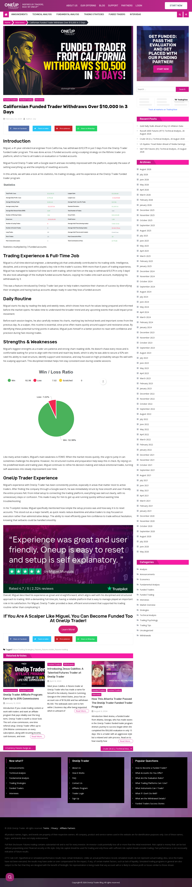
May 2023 (144, 368)
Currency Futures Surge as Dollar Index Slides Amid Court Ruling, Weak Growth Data (21, 748)
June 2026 (144, 179)
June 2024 (144, 302)
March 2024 (145, 317)
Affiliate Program (80, 788)
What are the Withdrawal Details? (150, 798)
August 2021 (145, 475)
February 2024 (146, 322)
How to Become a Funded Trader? (151, 768)
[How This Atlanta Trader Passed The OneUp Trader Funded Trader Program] (112, 674)
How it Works (78, 773)
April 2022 (144, 434)
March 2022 (145, 439)
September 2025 (147, 225)
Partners (127, 5)
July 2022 (144, 419)
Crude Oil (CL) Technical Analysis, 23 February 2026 (118, 748)
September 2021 (147, 470)
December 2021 (147, 455)
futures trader (48, 649)
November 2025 (147, 215)
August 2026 (145, 169)
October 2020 (146, 526)
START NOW (176, 5)
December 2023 (147, 332)
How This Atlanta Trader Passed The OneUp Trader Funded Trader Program (112, 702)
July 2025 (144, 235)
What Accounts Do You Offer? (149, 773)
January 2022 (146, 449)
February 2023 (146, 383)
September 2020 (147, 531)
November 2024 (147, 276)
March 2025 (145, 256)
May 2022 (144, 429)
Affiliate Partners (67, 828)
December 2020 (147, 516)
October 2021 (146, 465)
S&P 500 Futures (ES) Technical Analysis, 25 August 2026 (163, 150)
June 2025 (144, 240)
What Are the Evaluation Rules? (149, 778)
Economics (145, 579)
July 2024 (144, 296)
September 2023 (147, 347)
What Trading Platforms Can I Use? (151, 783)
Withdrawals (69, 664)
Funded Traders (117, 14)
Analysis (143, 569)
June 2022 (144, 424)
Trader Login (78, 793)
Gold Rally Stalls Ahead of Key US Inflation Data (161, 126)
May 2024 (144, 307)
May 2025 (144, 245)
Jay (34, 118)
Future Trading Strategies (23, 649)
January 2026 (146, 205)
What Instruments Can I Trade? (149, 788)
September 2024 (147, 286)
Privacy (54, 828)
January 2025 (146, 266)
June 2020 (144, 546)
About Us (71, 5)
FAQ (74, 778)
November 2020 (147, 521)
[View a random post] (186, 14)
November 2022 (147, 398)
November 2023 (147, 337)
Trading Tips (145, 625)
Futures (38, 649)
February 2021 (146, 506)
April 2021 (144, 495)
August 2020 (145, 536)
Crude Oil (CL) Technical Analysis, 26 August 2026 (162, 139)
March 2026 (145, 194)
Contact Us (77, 783)
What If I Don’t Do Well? (146, 793)
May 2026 (144, 184)
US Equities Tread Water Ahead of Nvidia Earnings (162, 144)
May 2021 (144, 490)
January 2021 (146, 511)
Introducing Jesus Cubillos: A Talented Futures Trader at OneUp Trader (65, 672)
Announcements (19, 14)
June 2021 (144, 485)
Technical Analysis (42, 14)
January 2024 (146, 327)
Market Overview (147, 605)
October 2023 (146, 342)
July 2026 (144, 174)
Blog (102, 5)
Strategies (144, 610)
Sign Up (75, 798)
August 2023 (145, 353)
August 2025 (145, 230)
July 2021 (144, 480)
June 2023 (144, 363)
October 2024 (146, 281)
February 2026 (146, 200)
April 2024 (144, 312)
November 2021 (147, 460)
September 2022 (147, 409)
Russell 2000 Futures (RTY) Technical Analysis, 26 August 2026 (162, 132)
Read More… (37, 736)
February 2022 (146, 444)
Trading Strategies (94, 14)
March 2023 (145, 378)
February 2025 (146, 261)
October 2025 (146, 220)
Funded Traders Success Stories (149, 803)
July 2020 (144, 541)
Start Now (163, 69)
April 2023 (144, 373)
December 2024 (147, 271)
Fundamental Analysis (68, 14)
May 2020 (144, 551)
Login (139, 5)
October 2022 (146, 404)
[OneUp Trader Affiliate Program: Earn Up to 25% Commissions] (24, 674)
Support (113, 5)
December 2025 (147, 210)
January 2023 (146, 388)
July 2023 (144, 358)
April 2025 (144, 251)
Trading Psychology (149, 620)
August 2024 (145, 291)
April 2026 (144, 189)
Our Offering (88, 5)
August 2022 (145, 414)
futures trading (61, 649)
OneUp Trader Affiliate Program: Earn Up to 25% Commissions (23, 696)
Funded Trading (26, 99)
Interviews (135, 14)
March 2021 (145, 500)
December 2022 (147, 393)
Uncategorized (146, 630)
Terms (46, 828)
